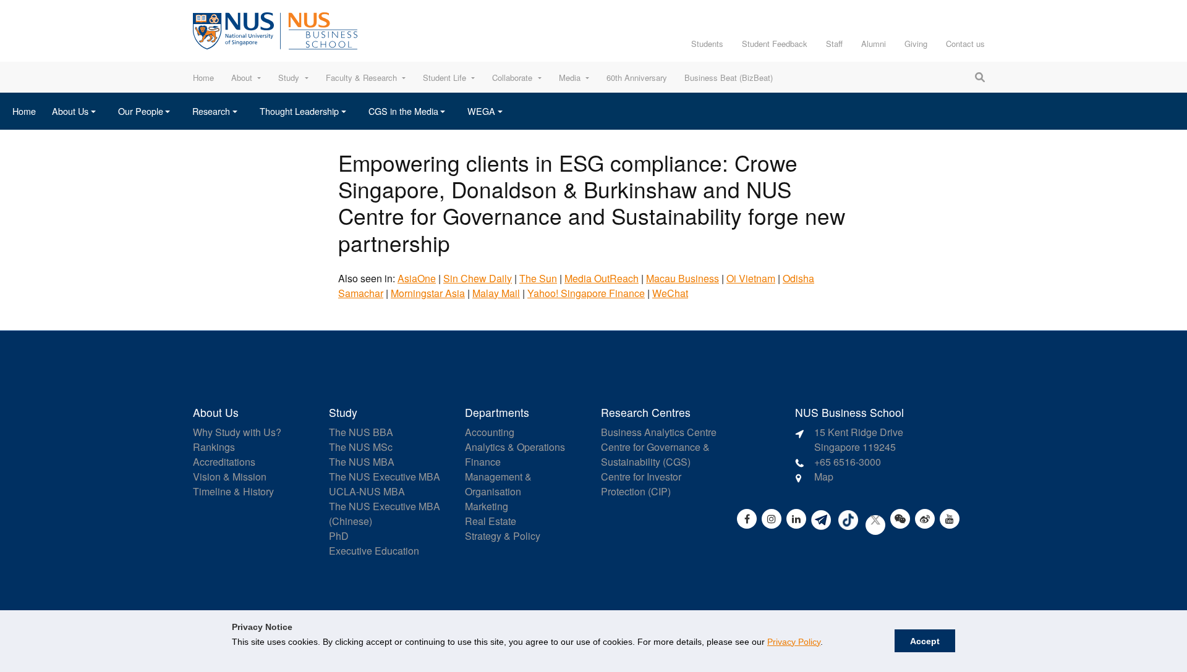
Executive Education (374, 551)
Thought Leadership (299, 110)
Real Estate (490, 521)
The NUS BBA (361, 432)
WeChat (670, 293)
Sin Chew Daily (477, 278)
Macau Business (682, 278)
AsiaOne (417, 278)
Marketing (486, 506)
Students (707, 43)
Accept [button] (925, 641)
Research (211, 110)
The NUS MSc (361, 447)
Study (288, 77)
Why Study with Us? (237, 432)
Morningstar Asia (428, 293)
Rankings (214, 447)
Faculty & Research (361, 77)
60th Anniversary (636, 77)
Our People (140, 110)
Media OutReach (601, 278)
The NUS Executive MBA (384, 476)
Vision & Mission (229, 476)
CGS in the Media (403, 110)
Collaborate (512, 77)
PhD (339, 536)
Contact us (965, 43)
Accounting (489, 432)
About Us (70, 110)
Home (203, 77)
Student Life (444, 77)
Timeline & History (233, 491)
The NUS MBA (361, 462)
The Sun (538, 278)
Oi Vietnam (750, 278)
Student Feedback (774, 43)
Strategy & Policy (502, 536)
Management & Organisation (498, 483)
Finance (483, 462)
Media (570, 77)
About (241, 77)
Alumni (873, 43)
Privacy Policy (793, 642)
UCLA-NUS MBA (367, 491)
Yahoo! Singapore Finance (586, 293)
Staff (834, 43)
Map (823, 476)
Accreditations (224, 462)
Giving (915, 43)
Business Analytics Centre (659, 432)
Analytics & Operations (515, 447)
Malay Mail (496, 293)
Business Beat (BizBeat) (728, 77)
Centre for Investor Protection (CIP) (641, 483)
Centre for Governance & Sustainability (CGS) (655, 454)
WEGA (481, 110)
